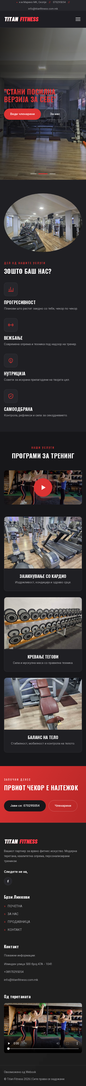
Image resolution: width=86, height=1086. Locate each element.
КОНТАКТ (15, 930)
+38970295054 (13, 972)
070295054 (59, 2)
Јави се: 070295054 (25, 805)
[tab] (33, 173)
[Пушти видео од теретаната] (43, 487)
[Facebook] (8, 881)
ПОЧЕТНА (15, 906)
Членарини (63, 805)
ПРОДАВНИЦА (19, 922)
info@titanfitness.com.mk (43, 8)
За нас (55, 114)
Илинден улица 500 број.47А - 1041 (28, 964)
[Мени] (78, 19)
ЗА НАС (13, 914)
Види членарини (22, 114)
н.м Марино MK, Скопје (31, 2)
